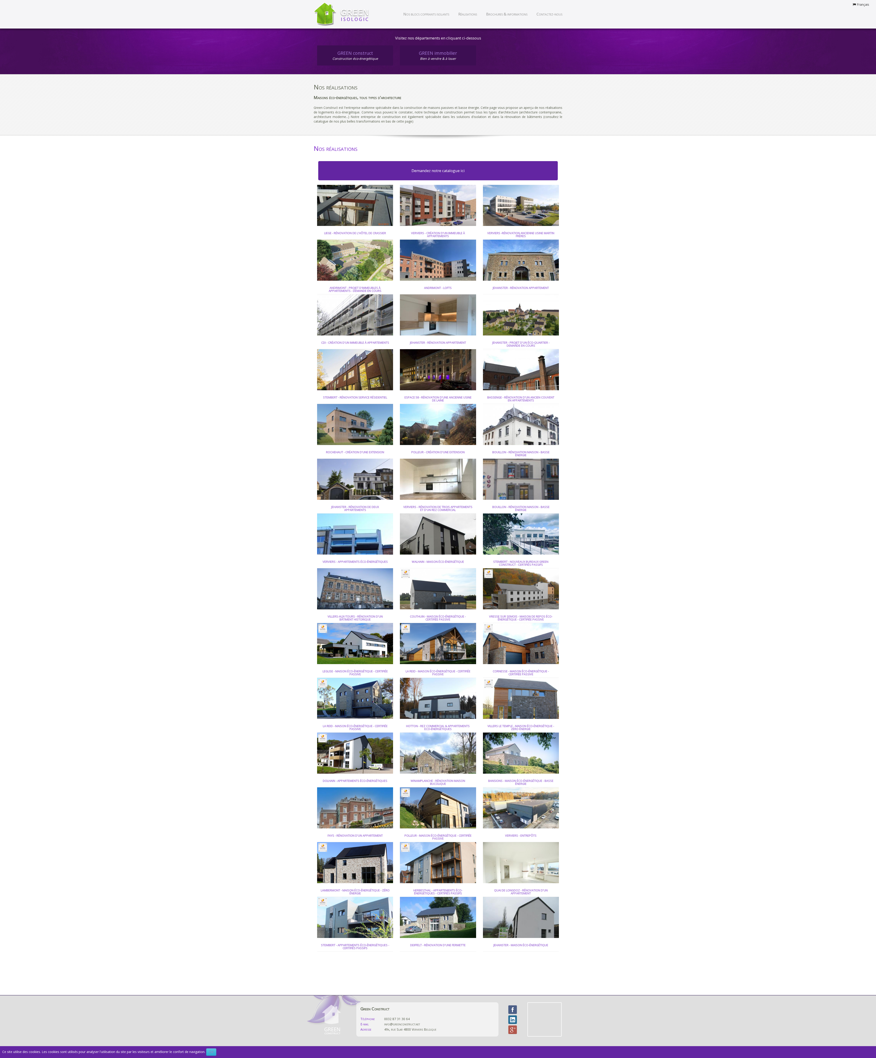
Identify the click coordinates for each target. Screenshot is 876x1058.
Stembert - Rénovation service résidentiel (355, 397)
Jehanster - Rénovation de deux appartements (355, 508)
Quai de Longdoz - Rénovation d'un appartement (521, 892)
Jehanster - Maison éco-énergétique (520, 945)
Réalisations (467, 14)
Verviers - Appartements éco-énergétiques (355, 561)
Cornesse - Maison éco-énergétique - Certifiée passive (521, 673)
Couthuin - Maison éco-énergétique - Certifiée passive (438, 618)
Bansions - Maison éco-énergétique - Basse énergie (520, 782)
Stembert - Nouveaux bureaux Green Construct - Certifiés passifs (520, 563)
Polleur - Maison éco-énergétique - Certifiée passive (438, 837)
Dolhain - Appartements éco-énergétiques (355, 781)
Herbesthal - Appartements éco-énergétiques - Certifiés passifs (437, 892)
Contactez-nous (549, 14)
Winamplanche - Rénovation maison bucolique (438, 782)
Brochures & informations (506, 14)
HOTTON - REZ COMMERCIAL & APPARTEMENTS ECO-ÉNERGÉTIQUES (438, 728)
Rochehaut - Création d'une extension (355, 452)
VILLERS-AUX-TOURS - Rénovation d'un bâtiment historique (355, 618)
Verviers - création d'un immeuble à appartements (438, 235)
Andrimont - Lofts (438, 288)
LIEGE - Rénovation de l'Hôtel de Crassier (355, 233)
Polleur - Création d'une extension (438, 452)
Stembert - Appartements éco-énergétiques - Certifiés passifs (355, 947)
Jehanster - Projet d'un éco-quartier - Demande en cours (521, 344)
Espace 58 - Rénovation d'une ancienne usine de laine (438, 399)
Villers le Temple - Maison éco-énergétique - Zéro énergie (521, 728)
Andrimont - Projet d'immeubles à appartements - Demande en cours (355, 289)
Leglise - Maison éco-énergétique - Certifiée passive (355, 673)
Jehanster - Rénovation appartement (521, 288)
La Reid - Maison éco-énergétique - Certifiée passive (438, 673)
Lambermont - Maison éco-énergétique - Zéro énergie (355, 892)
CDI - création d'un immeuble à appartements (355, 342)
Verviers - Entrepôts (521, 835)
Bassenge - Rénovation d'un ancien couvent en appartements (520, 399)
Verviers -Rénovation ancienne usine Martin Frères (520, 235)
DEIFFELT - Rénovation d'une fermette (438, 945)
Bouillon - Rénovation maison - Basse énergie (521, 454)
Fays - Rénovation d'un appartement (355, 835)
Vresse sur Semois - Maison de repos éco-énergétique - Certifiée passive (521, 618)
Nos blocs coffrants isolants (426, 14)
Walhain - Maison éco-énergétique (438, 561)
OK (211, 1052)
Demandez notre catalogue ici (438, 170)
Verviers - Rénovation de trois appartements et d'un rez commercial (437, 508)
